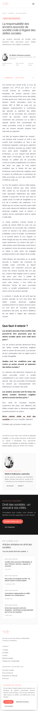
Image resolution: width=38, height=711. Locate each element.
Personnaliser (9, 706)
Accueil (4, 13)
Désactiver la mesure (22, 702)
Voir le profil (9, 486)
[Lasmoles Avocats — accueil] (6, 4)
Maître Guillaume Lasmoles (21, 55)
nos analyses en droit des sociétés (21, 443)
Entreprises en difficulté (9, 676)
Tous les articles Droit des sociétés (15, 551)
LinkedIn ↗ (21, 486)
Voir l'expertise (10, 527)
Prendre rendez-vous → (13, 521)
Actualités (11, 13)
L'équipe (5, 650)
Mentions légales (7, 658)
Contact (4, 655)
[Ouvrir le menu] (33, 4)
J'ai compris (8, 702)
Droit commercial (7, 673)
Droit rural (5, 678)
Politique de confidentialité (10, 661)
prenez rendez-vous (9, 446)
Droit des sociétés (21, 13)
